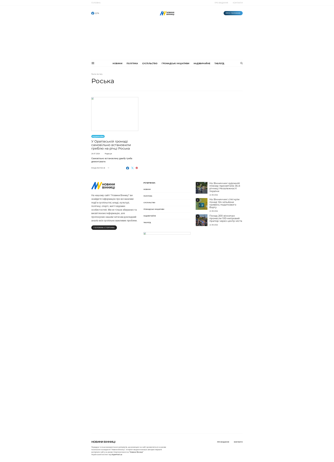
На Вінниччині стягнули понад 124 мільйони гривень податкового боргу (224, 203)
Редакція (108, 153)
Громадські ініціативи (175, 63)
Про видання (221, 2)
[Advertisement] (167, 40)
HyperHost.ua (117, 454)
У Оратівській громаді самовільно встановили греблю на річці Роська (111, 145)
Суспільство (149, 63)
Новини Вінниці (103, 441)
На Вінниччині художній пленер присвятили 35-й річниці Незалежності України (224, 187)
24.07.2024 (95, 153)
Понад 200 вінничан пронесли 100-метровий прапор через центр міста (225, 218)
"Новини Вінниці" (136, 452)
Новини (117, 63)
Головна (95, 2)
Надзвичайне (202, 63)
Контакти (238, 2)
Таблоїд (219, 63)
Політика (132, 63)
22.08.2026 (213, 195)
